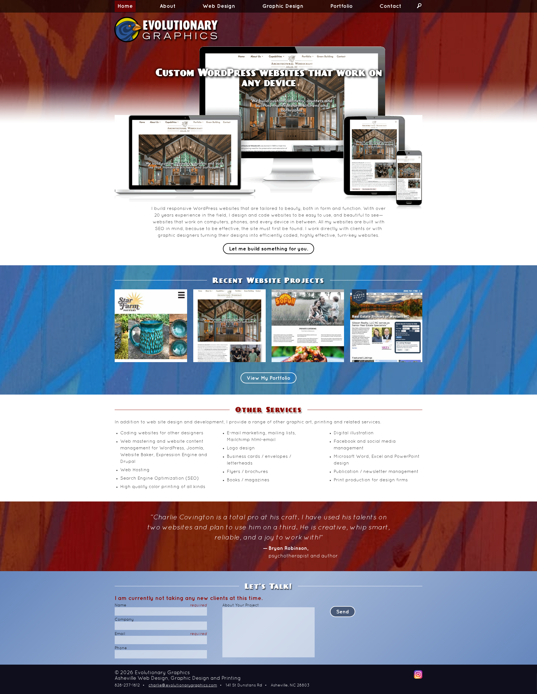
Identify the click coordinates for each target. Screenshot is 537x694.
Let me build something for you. (268, 249)
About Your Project (240, 605)
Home (125, 6)
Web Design (218, 6)
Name (161, 605)
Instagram (418, 674)
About (168, 6)
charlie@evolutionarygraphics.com (183, 685)
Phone (121, 648)
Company (124, 620)
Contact (390, 6)
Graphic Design (282, 6)
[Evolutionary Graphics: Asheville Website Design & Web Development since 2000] (183, 29)
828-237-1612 (127, 685)
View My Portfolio (268, 378)
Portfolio (341, 6)
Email (161, 634)
